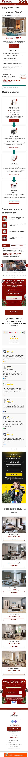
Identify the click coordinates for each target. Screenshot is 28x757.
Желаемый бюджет (15, 293)
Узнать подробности (23, 77)
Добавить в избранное (14, 740)
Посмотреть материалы (14, 312)
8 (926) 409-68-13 (14, 114)
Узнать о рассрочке (14, 174)
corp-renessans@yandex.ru (14, 731)
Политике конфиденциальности (14, 699)
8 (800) (14, 725)
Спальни (10, 7)
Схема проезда (14, 737)
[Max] (15, 502)
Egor (8, 432)
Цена (4, 245)
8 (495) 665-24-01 (14, 112)
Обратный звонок (14, 728)
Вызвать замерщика (14, 147)
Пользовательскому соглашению (11, 302)
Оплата (21, 245)
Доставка (13, 245)
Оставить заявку (14, 120)
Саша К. (9, 383)
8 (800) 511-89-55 (15, 110)
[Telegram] (13, 502)
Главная (4, 7)
